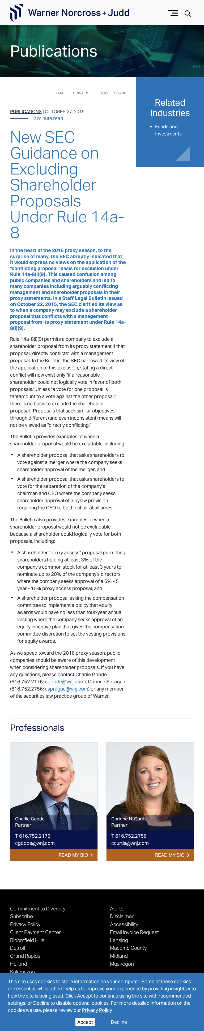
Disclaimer (122, 916)
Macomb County (128, 948)
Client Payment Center (35, 932)
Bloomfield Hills (27, 940)
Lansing (119, 940)
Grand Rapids (25, 956)
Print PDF (82, 93)
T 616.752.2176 (32, 836)
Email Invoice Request (134, 932)
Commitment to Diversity (37, 908)
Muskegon (122, 964)
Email (61, 93)
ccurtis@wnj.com (130, 843)
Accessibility (124, 924)
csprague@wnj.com (66, 689)
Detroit (18, 948)
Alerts (117, 908)
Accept (85, 1022)
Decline (119, 1022)
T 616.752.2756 (129, 836)
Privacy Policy (97, 1010)
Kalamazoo (22, 972)
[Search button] (187, 13)
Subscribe (21, 916)
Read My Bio (73, 855)
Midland (119, 956)
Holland (18, 964)
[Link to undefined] (54, 786)
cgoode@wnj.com (64, 682)
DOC (104, 93)
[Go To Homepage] (69, 13)
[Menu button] (173, 12)
